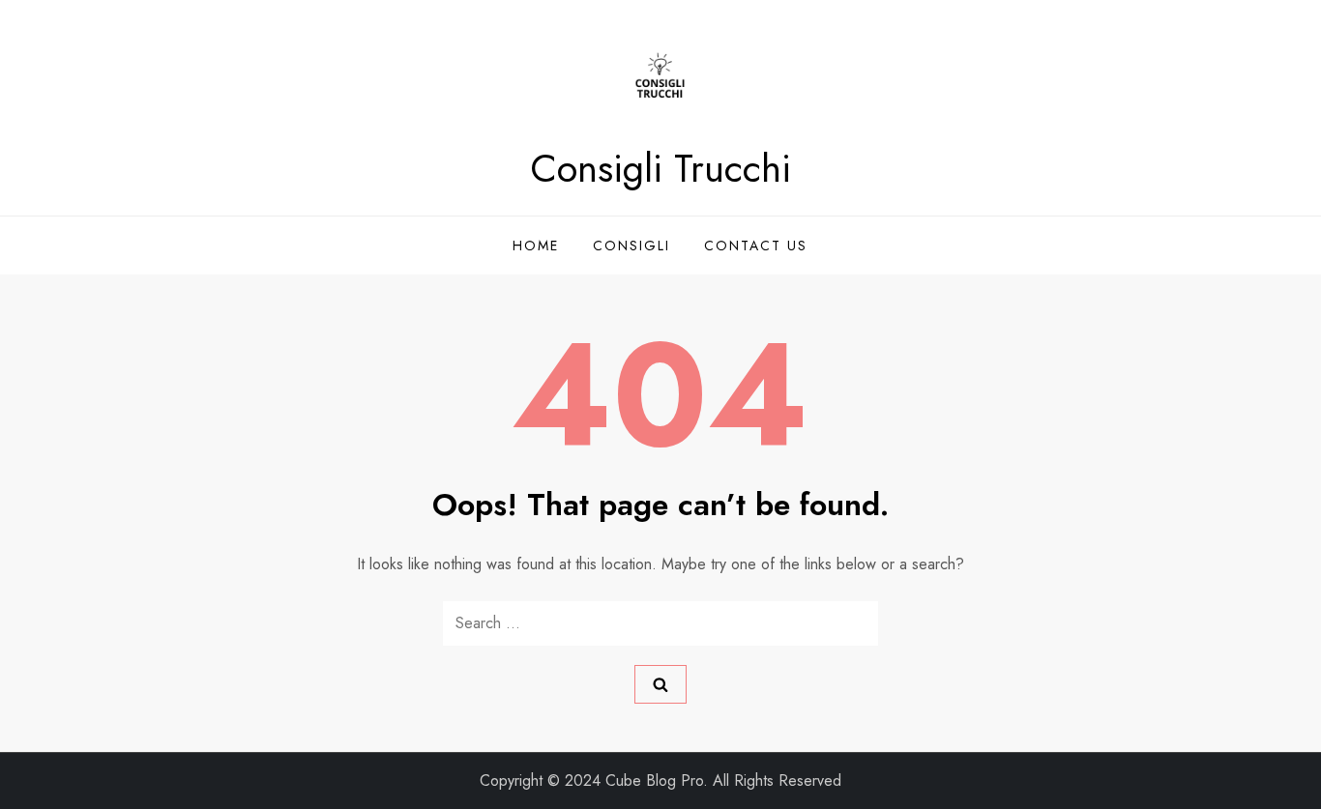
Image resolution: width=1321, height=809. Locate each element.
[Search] (660, 684)
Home (536, 245)
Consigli (631, 245)
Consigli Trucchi (660, 168)
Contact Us (755, 245)
